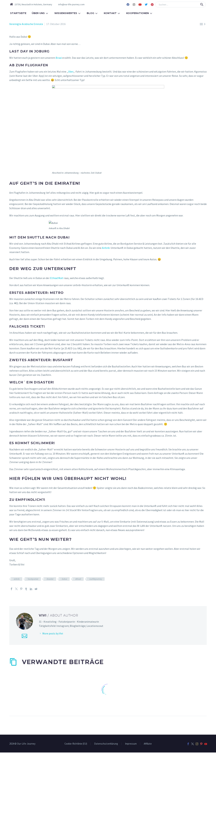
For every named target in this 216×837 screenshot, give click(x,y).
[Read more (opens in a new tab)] (69, 5)
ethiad (78, 579)
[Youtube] (140, 4)
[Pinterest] (152, 4)
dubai (64, 579)
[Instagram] (134, 4)
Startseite (18, 13)
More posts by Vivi (52, 633)
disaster (50, 579)
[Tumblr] (26, 589)
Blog (90, 13)
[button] (202, 4)
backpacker (33, 579)
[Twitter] (146, 4)
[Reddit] (36, 589)
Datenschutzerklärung (106, 744)
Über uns (38, 13)
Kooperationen (137, 13)
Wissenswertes (65, 13)
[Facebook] (128, 4)
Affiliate (148, 744)
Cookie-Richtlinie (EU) (75, 744)
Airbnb (106, 247)
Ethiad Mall (56, 278)
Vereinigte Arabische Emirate (26, 24)
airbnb (17, 579)
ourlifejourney (95, 579)
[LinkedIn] (31, 589)
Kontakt (110, 13)
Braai (59, 57)
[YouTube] (205, 744)
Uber (70, 71)
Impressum (131, 744)
